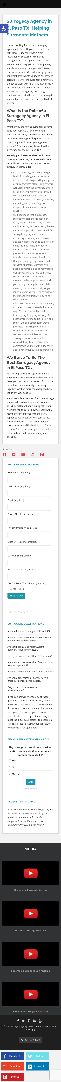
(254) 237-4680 (31, 1039)
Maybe (16, 774)
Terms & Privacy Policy (19, 611)
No (13, 767)
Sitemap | (30, 1029)
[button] (4, 28)
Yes (14, 760)
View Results (30, 788)
